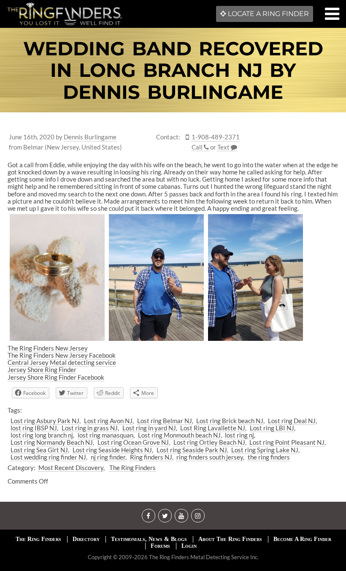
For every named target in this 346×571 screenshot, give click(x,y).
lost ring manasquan (105, 435)
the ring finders (269, 457)
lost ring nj (239, 435)
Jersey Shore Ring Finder (42, 369)
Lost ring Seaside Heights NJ (112, 450)
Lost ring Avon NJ (108, 420)
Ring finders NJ (151, 457)
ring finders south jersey (209, 457)
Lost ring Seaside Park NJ (192, 450)
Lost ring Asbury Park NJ (45, 420)
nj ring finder (108, 457)
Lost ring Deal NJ (292, 420)
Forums (160, 546)
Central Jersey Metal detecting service (62, 362)
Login (189, 546)
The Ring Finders (132, 467)
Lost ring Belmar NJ (164, 420)
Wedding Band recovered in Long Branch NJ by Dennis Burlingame (173, 70)
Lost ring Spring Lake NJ (264, 450)
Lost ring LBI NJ (272, 428)
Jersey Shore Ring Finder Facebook (56, 377)
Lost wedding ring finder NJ (48, 457)
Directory (86, 539)
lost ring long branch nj (42, 435)
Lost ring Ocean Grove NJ (133, 442)
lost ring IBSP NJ (34, 428)
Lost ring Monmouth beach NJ (179, 435)
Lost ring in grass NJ (90, 428)
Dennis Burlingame (90, 137)
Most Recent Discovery (70, 467)
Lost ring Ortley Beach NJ (209, 442)
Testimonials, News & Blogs (149, 539)
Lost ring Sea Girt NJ (39, 450)
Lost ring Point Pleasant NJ (286, 442)
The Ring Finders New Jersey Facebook (62, 355)
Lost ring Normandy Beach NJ (52, 442)
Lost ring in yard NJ (149, 428)
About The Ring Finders (230, 539)
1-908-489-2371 (216, 137)
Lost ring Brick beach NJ (229, 420)
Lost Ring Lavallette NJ (212, 428)
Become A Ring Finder (302, 539)
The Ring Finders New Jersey (48, 348)
